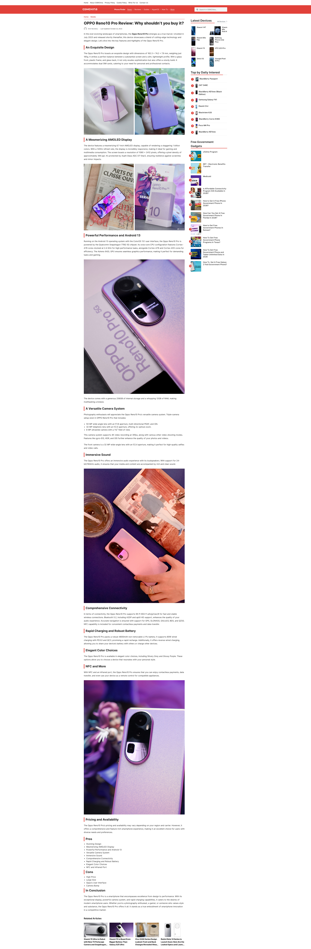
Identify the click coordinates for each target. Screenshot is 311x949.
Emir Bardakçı (93, 29)
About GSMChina (96, 3)
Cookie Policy (122, 3)
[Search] (197, 9)
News (129, 9)
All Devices (221, 21)
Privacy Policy (110, 3)
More (172, 9)
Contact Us (144, 3)
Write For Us (133, 3)
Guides (146, 9)
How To (165, 9)
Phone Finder (119, 9)
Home (86, 3)
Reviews (137, 9)
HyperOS (155, 9)
